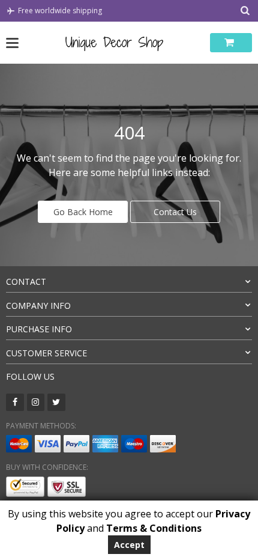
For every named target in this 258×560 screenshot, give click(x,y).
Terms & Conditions (154, 528)
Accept (129, 544)
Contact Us (175, 212)
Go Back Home (83, 212)
